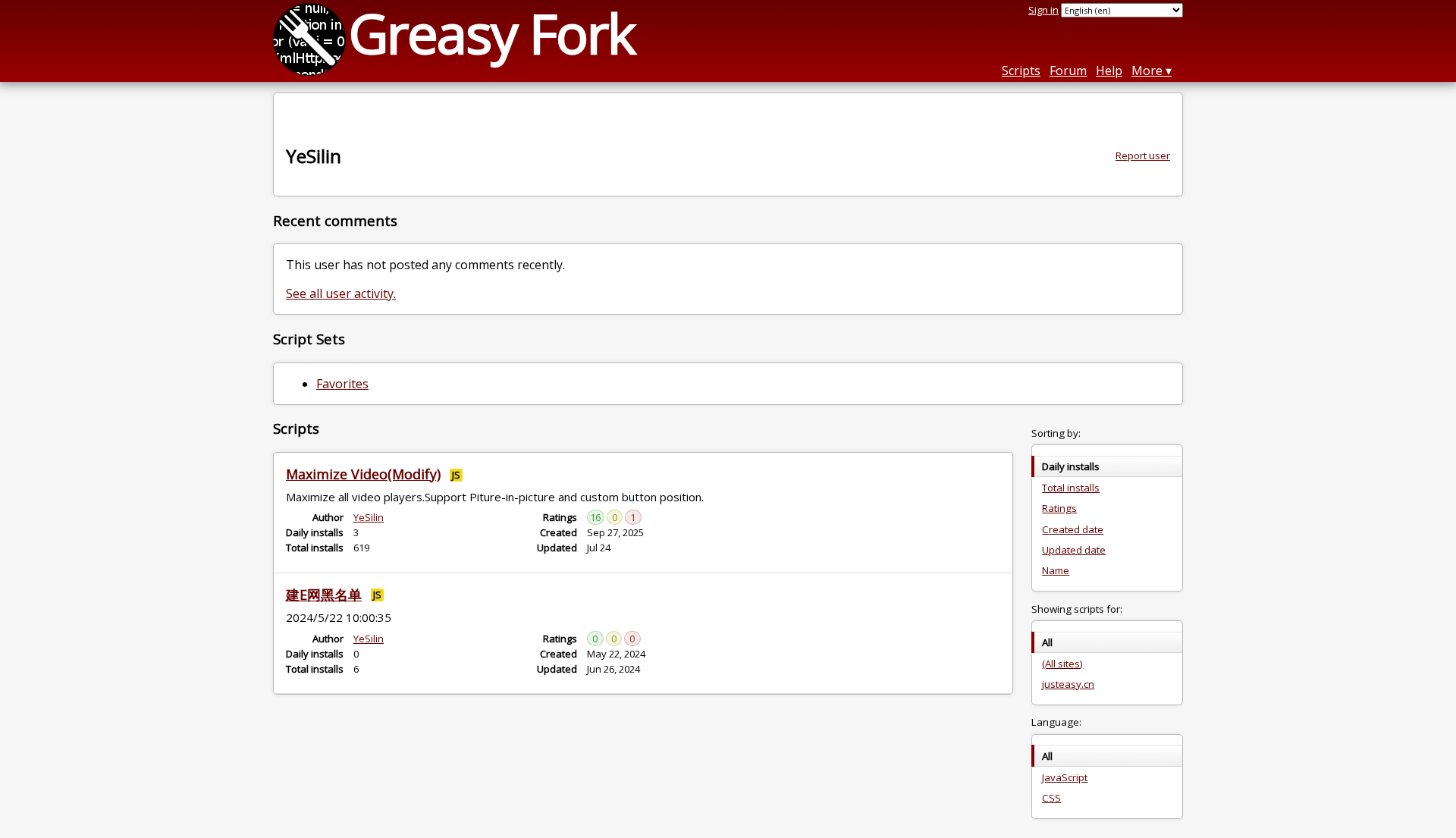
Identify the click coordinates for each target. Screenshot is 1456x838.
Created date (1072, 529)
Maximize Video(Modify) (363, 474)
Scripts (1021, 70)
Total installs (1071, 487)
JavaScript (1064, 777)
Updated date (1074, 550)
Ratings (1059, 508)
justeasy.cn (1068, 684)
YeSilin (368, 517)
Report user (1143, 155)
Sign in (1043, 10)
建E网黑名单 (324, 594)
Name (1055, 570)
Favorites (342, 383)
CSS (1051, 798)
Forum (1068, 70)
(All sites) (1062, 663)
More (1147, 70)
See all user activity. (341, 293)
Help (1109, 70)
